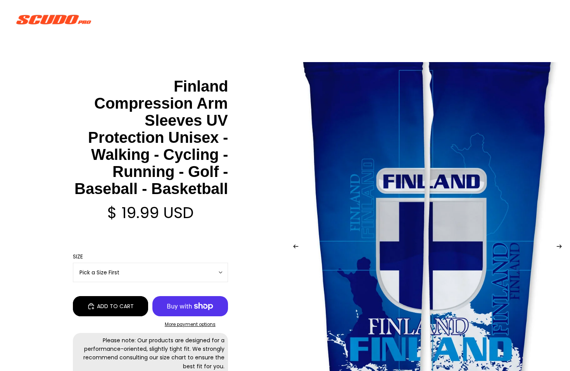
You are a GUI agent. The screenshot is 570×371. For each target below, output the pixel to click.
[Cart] (545, 19)
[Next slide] (561, 247)
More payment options (190, 324)
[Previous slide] (293, 247)
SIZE (78, 256)
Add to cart (115, 306)
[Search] (512, 19)
